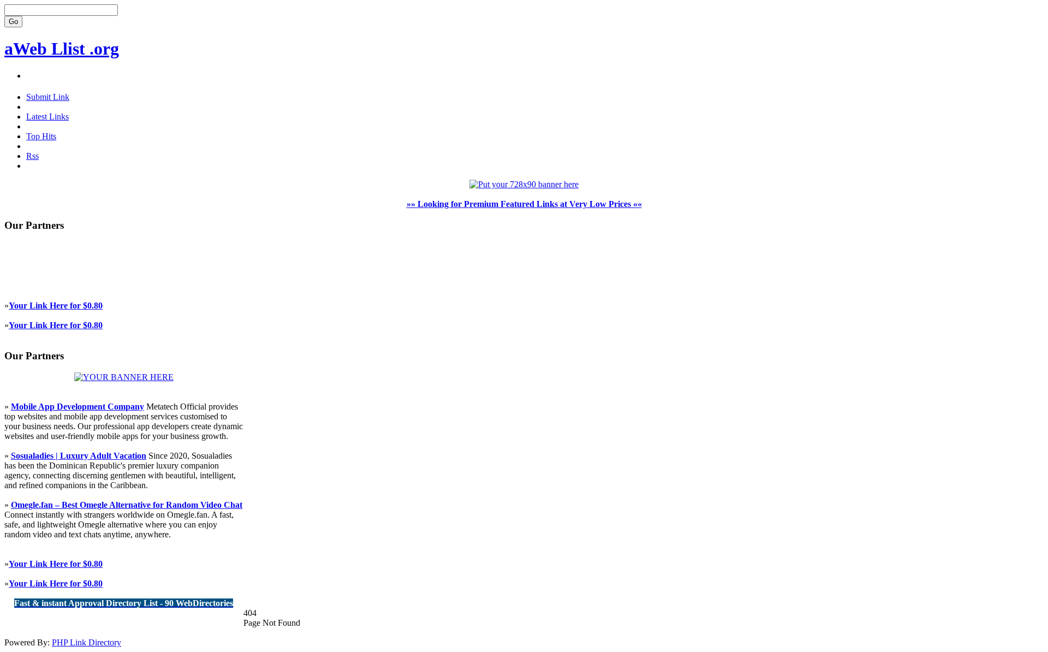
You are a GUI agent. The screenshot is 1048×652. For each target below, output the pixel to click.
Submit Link (47, 97)
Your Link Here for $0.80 (56, 305)
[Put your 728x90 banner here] (524, 184)
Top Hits (41, 136)
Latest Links (47, 116)
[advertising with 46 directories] (124, 377)
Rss (32, 156)
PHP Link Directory (86, 642)
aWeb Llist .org (61, 48)
